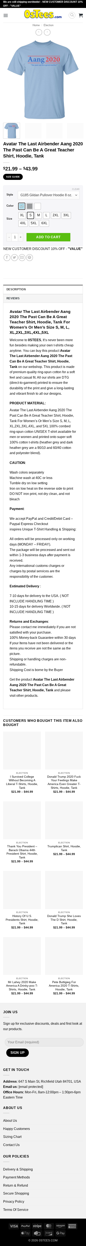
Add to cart (48, 237)
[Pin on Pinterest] (29, 257)
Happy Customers (16, 1129)
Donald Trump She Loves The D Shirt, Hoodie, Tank (64, 919)
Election (48, 25)
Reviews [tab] (13, 298)
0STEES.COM (48, 1240)
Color (10, 205)
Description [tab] (16, 289)
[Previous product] (47, 32)
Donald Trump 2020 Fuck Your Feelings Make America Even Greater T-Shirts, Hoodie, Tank (64, 782)
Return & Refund (15, 1185)
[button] (5, 15)
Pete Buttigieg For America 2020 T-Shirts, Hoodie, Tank (64, 986)
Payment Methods (16, 1177)
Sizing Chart (12, 1136)
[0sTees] (42, 15)
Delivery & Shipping (18, 1169)
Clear (76, 189)
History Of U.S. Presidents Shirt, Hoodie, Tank (22, 919)
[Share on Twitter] (14, 257)
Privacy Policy (13, 1201)
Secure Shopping (16, 1193)
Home (36, 25)
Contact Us (11, 1145)
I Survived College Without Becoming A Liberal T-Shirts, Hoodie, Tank (22, 782)
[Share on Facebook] (7, 257)
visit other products (23, 695)
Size (9, 218)
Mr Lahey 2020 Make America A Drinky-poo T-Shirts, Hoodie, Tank (22, 986)
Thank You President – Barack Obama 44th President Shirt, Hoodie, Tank (22, 852)
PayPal (31, 518)
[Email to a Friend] (22, 257)
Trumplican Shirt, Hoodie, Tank (64, 848)
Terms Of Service (15, 1209)
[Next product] (38, 32)
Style (9, 194)
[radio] (22, 206)
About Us (10, 1120)
